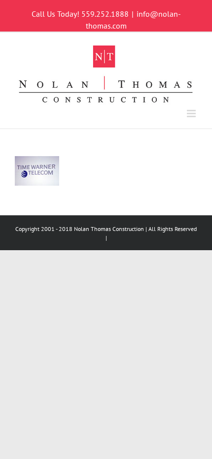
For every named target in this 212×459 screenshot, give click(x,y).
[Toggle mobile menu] (192, 113)
